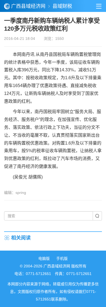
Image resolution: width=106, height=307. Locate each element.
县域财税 (62, 6)
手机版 (62, 258)
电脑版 (44, 258)
